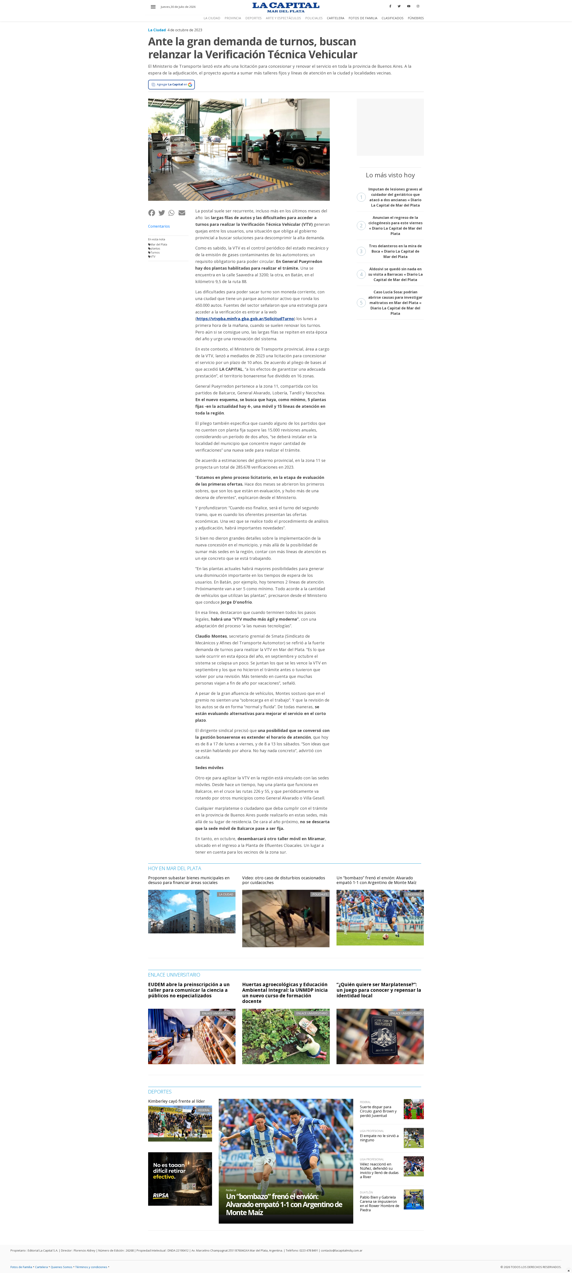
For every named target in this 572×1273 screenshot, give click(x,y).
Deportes (253, 18)
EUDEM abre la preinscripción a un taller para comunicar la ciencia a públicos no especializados (189, 990)
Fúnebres (416, 18)
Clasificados (393, 18)
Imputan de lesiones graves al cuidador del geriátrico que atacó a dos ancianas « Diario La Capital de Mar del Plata (391, 197)
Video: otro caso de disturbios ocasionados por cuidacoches (283, 880)
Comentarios (159, 226)
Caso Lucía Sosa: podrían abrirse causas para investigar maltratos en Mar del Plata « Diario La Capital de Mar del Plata (391, 303)
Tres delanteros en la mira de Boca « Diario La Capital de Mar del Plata (391, 251)
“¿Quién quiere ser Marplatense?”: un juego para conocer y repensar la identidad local (378, 990)
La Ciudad (212, 18)
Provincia (233, 18)
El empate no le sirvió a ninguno (379, 1137)
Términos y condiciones (91, 1267)
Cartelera (335, 18)
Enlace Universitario (217, 1013)
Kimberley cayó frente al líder (176, 1101)
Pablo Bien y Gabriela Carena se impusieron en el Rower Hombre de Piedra (379, 1204)
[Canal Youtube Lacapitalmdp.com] (408, 6)
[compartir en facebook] (153, 212)
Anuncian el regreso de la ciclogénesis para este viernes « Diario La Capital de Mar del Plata (391, 225)
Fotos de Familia (363, 18)
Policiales (314, 18)
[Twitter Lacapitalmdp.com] (399, 6)
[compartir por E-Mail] (183, 212)
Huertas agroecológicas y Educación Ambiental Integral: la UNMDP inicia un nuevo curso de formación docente (285, 992)
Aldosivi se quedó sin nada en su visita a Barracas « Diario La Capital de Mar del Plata (391, 274)
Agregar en (172, 84)
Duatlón (366, 1192)
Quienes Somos (61, 1267)
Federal (204, 1110)
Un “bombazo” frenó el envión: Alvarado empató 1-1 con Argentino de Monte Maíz (376, 880)
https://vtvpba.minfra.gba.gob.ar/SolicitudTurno (245, 318)
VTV (153, 256)
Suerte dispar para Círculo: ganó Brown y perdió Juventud (378, 1111)
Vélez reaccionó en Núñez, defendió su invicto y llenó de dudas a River (379, 1171)
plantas (155, 248)
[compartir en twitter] (163, 212)
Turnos (155, 252)
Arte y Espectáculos (283, 18)
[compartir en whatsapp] (173, 212)
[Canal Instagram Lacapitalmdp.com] (418, 6)
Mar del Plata (159, 244)
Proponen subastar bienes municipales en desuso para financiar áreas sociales (188, 880)
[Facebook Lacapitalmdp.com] (391, 6)
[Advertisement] (390, 126)
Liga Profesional (372, 1131)
